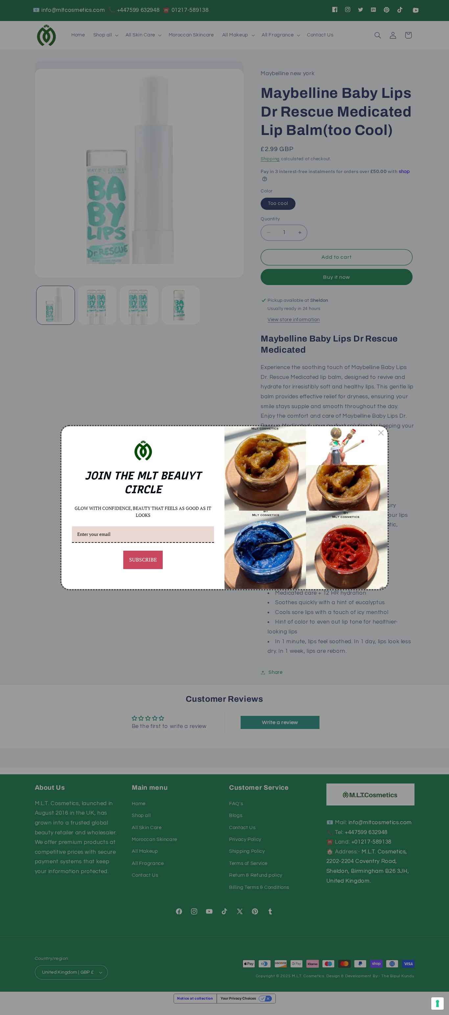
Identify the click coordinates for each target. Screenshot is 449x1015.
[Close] (381, 433)
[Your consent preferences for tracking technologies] (437, 1003)
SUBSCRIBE (143, 559)
